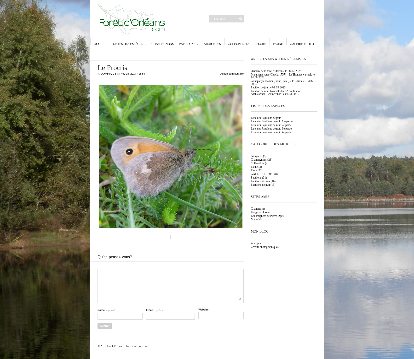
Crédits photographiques (265, 247)
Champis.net (258, 208)
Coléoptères (238, 43)
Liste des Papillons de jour (266, 118)
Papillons (187, 43)
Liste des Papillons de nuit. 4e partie (271, 132)
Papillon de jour (260, 87)
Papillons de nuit (260, 184)
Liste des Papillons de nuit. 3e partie (271, 128)
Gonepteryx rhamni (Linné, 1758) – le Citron (276, 81)
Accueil (100, 43)
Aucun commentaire (232, 73)
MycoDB (256, 219)
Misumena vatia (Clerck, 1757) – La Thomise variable (281, 74)
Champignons (162, 43)
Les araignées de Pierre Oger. (267, 216)
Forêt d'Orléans (115, 346)
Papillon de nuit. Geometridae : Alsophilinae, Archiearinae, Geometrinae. (276, 92)
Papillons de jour (260, 181)
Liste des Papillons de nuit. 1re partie (272, 121)
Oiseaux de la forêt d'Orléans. (267, 71)
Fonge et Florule (260, 212)
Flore (261, 43)
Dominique (108, 73)
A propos (256, 243)
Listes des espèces (128, 43)
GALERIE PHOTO (302, 43)
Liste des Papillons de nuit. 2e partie (271, 125)
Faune (278, 43)
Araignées (212, 43)
